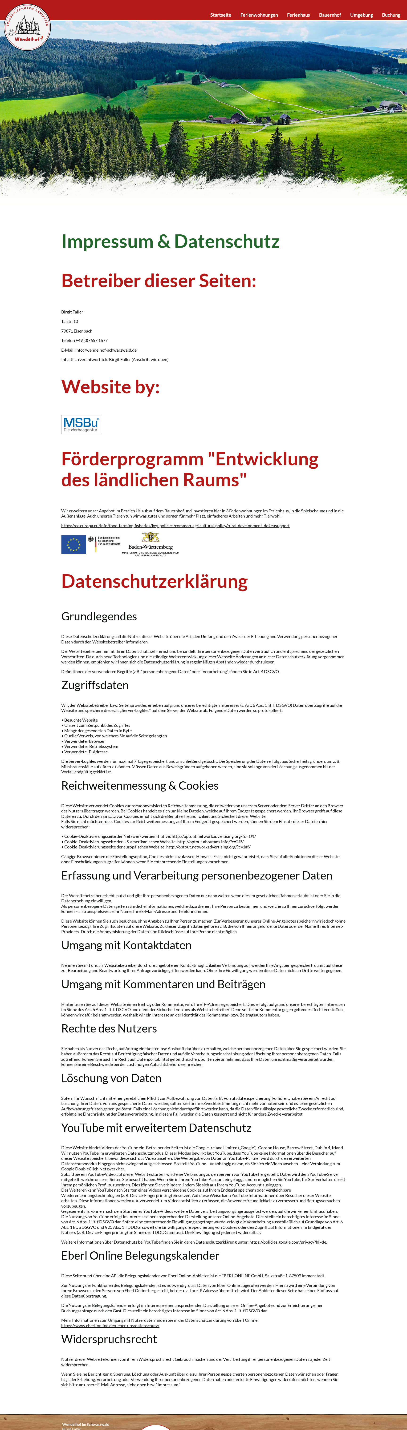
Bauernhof (330, 15)
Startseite (220, 15)
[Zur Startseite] (27, 26)
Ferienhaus (298, 15)
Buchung (391, 15)
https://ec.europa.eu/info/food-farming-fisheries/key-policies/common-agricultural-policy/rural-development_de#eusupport (175, 525)
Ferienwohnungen (259, 15)
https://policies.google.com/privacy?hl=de (287, 1242)
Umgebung (361, 15)
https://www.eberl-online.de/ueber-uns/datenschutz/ (110, 1325)
